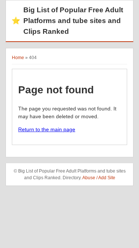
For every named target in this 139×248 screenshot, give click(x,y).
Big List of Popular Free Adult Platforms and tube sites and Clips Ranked (67, 20)
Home (18, 57)
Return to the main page (46, 129)
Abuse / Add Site (98, 177)
